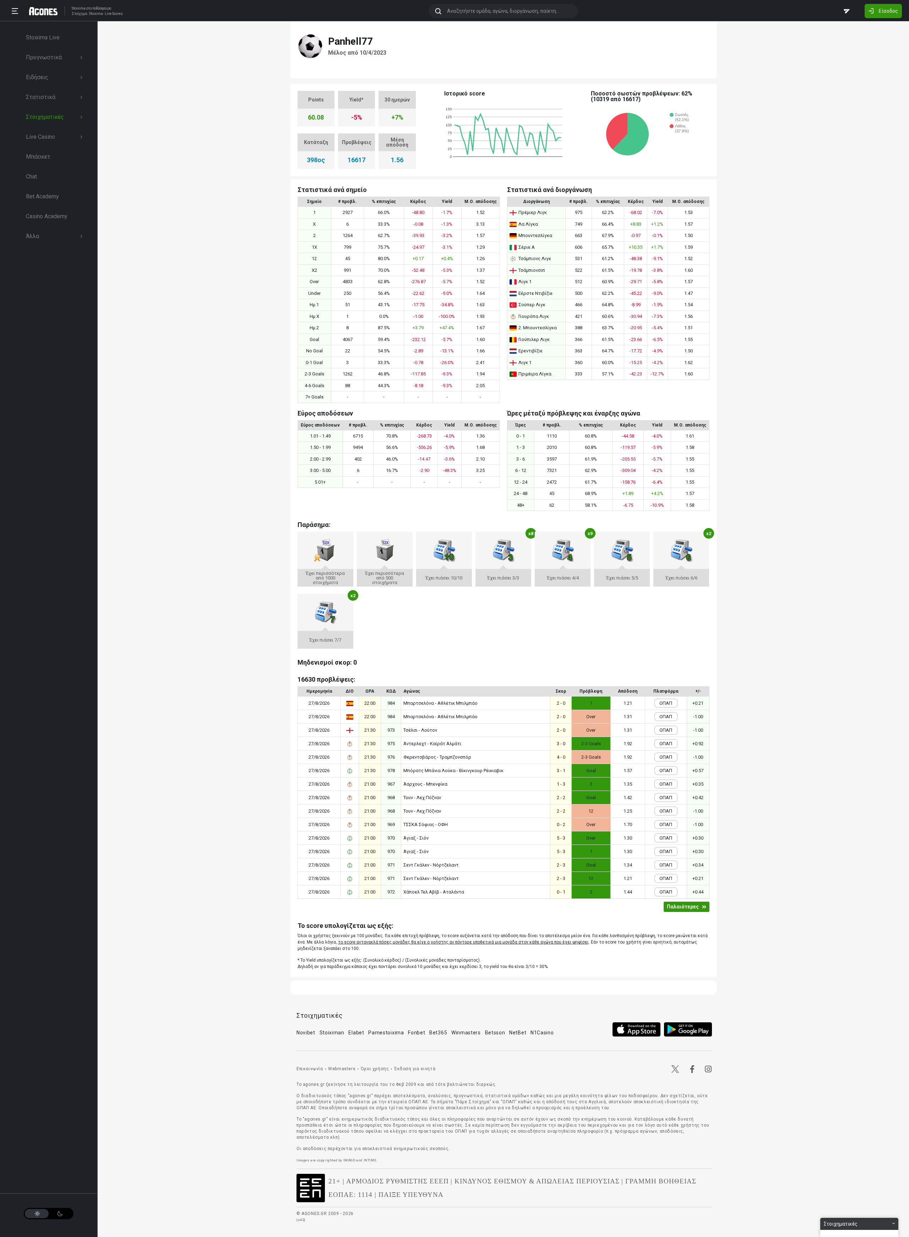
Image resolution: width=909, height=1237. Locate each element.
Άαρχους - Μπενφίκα (425, 784)
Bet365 (438, 1032)
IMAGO (349, 1160)
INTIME (370, 1160)
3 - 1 (561, 770)
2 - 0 (561, 703)
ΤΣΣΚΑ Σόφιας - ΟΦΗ (425, 824)
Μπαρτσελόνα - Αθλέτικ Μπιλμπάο (440, 703)
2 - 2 (561, 797)
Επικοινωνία (309, 1068)
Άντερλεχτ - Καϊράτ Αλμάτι (432, 743)
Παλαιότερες (683, 906)
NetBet (517, 1032)
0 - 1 (561, 892)
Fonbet (416, 1032)
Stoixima (79, 8)
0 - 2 (561, 824)
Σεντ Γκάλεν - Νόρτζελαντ (431, 865)
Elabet (356, 1032)
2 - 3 (561, 865)
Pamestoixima (386, 1032)
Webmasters (341, 1068)
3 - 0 (561, 743)
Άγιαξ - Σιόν (416, 838)
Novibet (305, 1032)
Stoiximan (332, 1032)
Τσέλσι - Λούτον (420, 730)
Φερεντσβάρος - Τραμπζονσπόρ (437, 757)
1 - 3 (561, 784)
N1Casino (542, 1032)
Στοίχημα (79, 14)
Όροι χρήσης (375, 1068)
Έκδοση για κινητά (414, 1068)
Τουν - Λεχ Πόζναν (422, 797)
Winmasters (466, 1032)
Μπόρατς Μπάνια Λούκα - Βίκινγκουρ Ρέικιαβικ (453, 770)
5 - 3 (561, 838)
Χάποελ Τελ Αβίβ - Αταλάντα (433, 892)
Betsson (495, 1032)
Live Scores (114, 14)
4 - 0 (561, 757)
